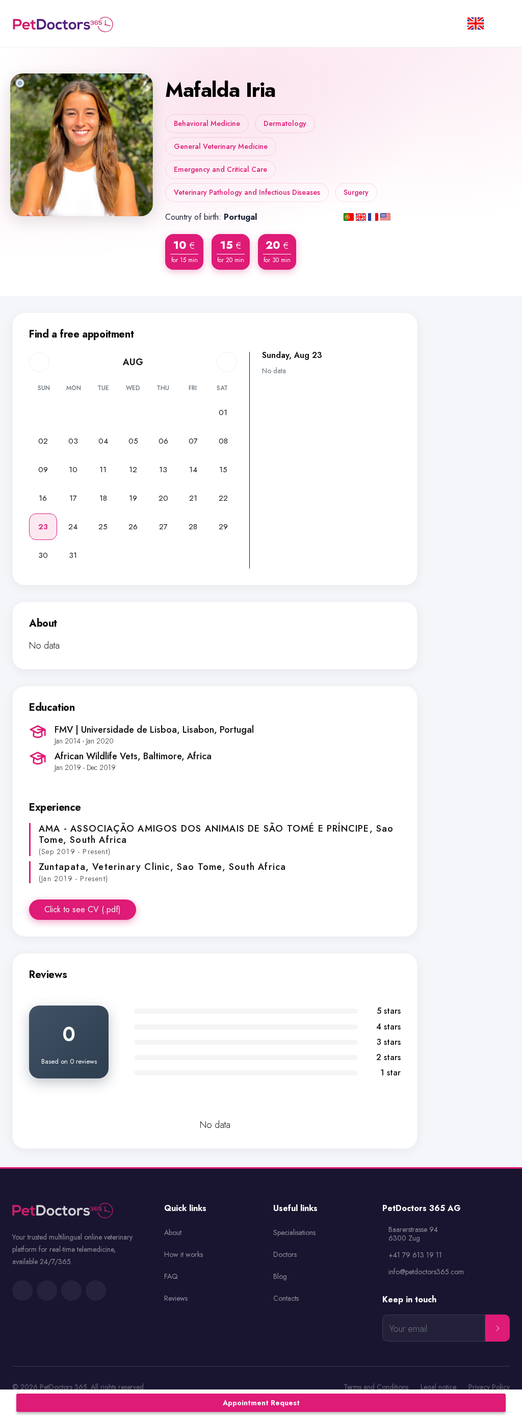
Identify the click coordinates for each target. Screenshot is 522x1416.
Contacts (286, 1298)
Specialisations (294, 1232)
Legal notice (438, 1387)
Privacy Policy (489, 1387)
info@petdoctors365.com (426, 1272)
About (172, 1232)
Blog (280, 1276)
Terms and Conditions (376, 1387)
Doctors (285, 1254)
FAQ (171, 1276)
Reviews (176, 1298)
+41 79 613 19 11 (415, 1255)
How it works (183, 1254)
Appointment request (261, 1403)
